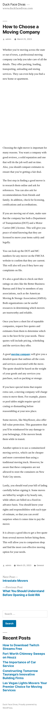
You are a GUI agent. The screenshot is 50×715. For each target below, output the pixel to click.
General (40, 565)
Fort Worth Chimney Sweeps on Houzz (24, 655)
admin (8, 39)
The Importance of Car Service (19, 664)
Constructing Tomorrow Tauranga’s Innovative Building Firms (20, 674)
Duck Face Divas (14, 4)
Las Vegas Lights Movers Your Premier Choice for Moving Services (25, 686)
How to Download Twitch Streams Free (21, 647)
